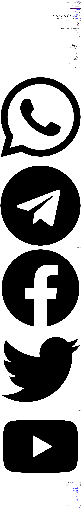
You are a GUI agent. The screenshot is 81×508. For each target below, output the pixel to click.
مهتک (73, 482)
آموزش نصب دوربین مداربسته (72, 62)
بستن (79, 483)
